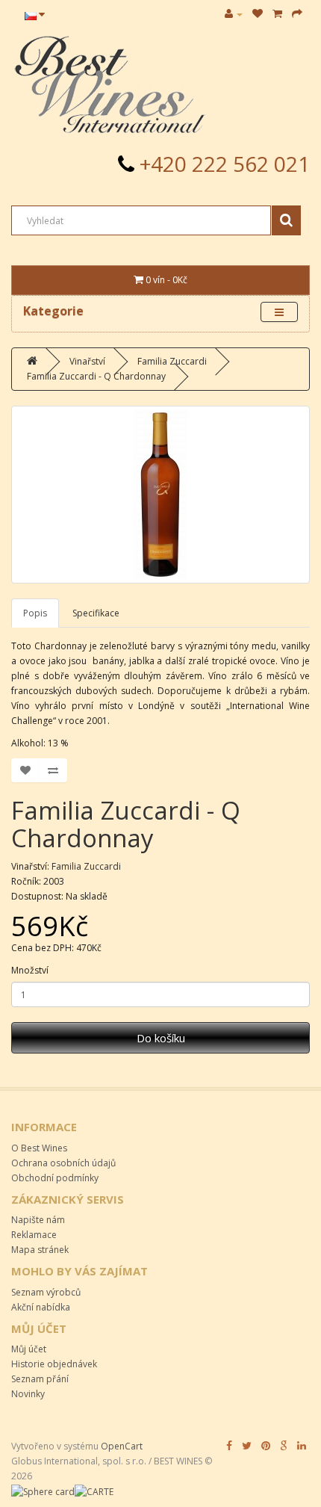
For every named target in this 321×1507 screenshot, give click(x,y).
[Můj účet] (234, 13)
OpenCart (122, 1446)
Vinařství (87, 361)
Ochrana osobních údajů (63, 1163)
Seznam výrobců (46, 1292)
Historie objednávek (54, 1364)
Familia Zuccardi (172, 361)
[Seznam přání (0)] (257, 13)
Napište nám (38, 1219)
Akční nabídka (40, 1307)
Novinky (28, 1393)
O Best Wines (39, 1148)
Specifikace (95, 613)
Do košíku (161, 1037)
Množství (30, 970)
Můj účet (28, 1349)
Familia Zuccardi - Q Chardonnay (96, 376)
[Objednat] (297, 13)
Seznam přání (40, 1379)
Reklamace (34, 1234)
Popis (35, 613)
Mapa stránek (40, 1249)
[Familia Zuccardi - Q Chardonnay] (160, 495)
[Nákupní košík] (277, 13)
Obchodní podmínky (55, 1178)
